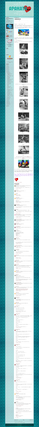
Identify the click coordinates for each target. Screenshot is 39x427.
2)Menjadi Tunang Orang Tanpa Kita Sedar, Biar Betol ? (22, 289)
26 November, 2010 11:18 (18, 202)
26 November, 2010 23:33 (18, 295)
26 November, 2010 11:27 (18, 207)
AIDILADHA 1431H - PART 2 (10, 81)
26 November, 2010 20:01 (18, 280)
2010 (7, 71)
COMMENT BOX (8, 78)
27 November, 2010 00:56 (18, 300)
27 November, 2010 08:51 (18, 327)
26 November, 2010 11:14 (18, 195)
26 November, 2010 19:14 (18, 272)
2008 (7, 106)
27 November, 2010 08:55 (18, 342)
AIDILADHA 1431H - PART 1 (10, 82)
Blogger (20, 425)
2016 (7, 66)
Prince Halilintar (18, 282)
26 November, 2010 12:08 (18, 224)
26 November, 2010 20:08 (18, 284)
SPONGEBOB (26, 27)
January (8, 104)
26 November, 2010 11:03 (18, 191)
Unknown (16, 270)
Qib (16, 193)
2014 (7, 68)
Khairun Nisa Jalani (18, 245)
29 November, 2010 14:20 (18, 416)
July (7, 99)
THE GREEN (17, 249)
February (8, 103)
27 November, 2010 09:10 (18, 391)
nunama (16, 274)
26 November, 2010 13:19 (18, 243)
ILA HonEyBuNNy (17, 226)
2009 (7, 105)
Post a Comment (16, 417)
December (8, 72)
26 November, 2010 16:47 (18, 262)
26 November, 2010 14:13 (18, 247)
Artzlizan (17, 197)
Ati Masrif (17, 204)
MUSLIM (8, 85)
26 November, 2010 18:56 (18, 268)
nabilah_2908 (17, 329)
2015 (7, 67)
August (8, 98)
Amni (16, 209)
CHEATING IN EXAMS (9, 86)
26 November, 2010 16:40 (18, 258)
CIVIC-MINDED (8, 77)
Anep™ (16, 286)
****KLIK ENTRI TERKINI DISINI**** (19, 405)
